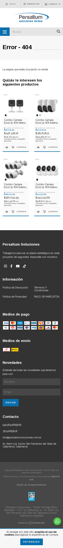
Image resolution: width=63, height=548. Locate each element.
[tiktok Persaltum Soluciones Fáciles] (24, 266)
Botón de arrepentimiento (31, 485)
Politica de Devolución (15, 287)
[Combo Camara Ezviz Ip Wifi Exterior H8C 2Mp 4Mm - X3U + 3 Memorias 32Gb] (38, 147)
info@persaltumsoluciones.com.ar (22, 437)
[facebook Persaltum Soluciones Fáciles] (11, 266)
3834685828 (10, 431)
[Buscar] (58, 31)
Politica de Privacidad (15, 296)
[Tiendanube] (32, 523)
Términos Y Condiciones (41, 289)
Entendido (31, 542)
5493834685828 (12, 424)
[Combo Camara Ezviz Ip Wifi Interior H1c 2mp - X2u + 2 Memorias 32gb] (7, 147)
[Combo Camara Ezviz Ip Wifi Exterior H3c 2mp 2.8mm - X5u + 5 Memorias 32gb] (7, 212)
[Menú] (5, 31)
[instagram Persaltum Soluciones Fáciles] (5, 266)
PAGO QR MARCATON (46, 296)
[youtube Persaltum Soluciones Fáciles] (18, 266)
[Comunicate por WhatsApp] (57, 521)
